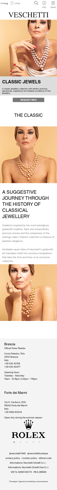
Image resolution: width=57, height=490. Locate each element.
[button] (14, 442)
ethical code (45, 457)
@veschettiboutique (37, 453)
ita (2, 3)
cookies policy (29, 457)
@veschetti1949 (17, 453)
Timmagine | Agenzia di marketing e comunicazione (28, 481)
